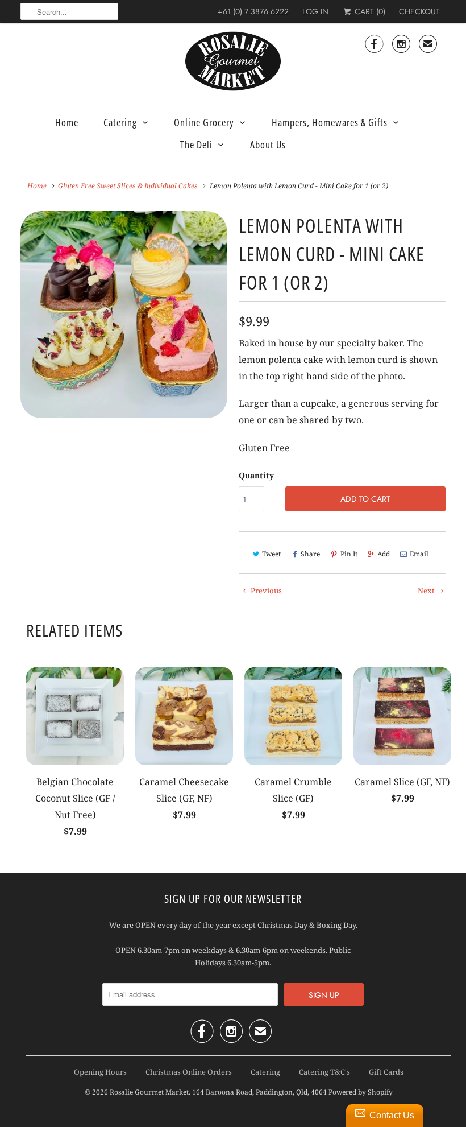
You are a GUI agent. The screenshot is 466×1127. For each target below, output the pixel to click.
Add (383, 554)
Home (66, 122)
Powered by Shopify (360, 1092)
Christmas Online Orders (188, 1072)
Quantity (256, 475)
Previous (265, 590)
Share (310, 554)
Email (419, 554)
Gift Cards (386, 1072)
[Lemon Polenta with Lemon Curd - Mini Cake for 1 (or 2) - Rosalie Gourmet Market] (123, 314)
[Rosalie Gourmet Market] (233, 61)
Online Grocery (204, 122)
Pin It (348, 554)
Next (427, 590)
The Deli (196, 144)
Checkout (419, 11)
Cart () (368, 11)
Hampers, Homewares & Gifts (330, 122)
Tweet (271, 554)
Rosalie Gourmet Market (149, 1092)
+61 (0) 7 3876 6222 (253, 11)
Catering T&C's (324, 1072)
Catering (120, 122)
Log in (315, 11)
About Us (268, 144)
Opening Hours (100, 1072)
